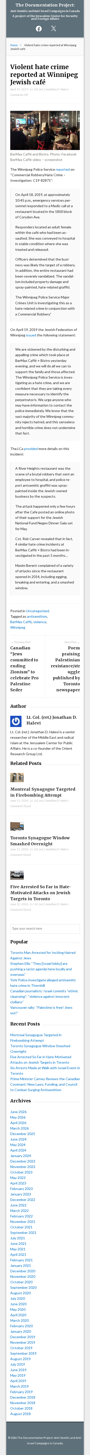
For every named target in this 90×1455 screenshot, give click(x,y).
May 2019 (18, 1375)
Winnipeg (17, 627)
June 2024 (18, 1139)
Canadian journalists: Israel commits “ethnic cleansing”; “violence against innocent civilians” (44, 996)
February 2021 (21, 1260)
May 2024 (18, 1145)
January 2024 (20, 1156)
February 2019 (21, 1392)
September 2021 (23, 1232)
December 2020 (22, 1271)
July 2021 (17, 1238)
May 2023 (18, 1177)
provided (31, 448)
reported (63, 169)
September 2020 (23, 1287)
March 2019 (19, 1386)
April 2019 (18, 1381)
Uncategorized (37, 611)
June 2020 (18, 1304)
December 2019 (22, 1337)
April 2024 (18, 1150)
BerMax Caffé (21, 622)
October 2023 (21, 1172)
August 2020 (20, 1293)
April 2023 (18, 1183)
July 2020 (17, 1298)
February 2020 (21, 1326)
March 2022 (19, 1210)
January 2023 (20, 1194)
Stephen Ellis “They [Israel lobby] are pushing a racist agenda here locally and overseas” (41, 969)
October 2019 (21, 1348)
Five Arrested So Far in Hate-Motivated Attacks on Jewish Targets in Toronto (40, 892)
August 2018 (20, 1414)
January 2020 (20, 1331)
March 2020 (19, 1320)
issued (31, 335)
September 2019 (23, 1353)
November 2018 (22, 1403)
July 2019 (17, 1364)
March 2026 (19, 1128)
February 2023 (21, 1188)
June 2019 (18, 1370)
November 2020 (22, 1276)
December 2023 (22, 1161)
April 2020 (18, 1315)
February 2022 (21, 1216)
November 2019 (22, 1342)
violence (39, 622)
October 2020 (21, 1282)
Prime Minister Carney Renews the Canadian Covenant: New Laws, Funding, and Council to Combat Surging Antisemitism (45, 1084)
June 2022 (18, 1205)
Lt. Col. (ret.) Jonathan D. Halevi (49, 89)
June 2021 (18, 1243)
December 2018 (22, 1397)
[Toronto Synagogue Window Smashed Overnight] (17, 832)
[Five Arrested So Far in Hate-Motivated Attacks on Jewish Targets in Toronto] (17, 881)
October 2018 (21, 1408)
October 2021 (21, 1227)
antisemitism (37, 616)
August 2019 (20, 1359)
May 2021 (18, 1249)
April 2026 (18, 1123)
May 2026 (18, 1117)
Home (14, 45)
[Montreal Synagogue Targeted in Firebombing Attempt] (17, 783)
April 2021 (18, 1254)
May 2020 (18, 1309)
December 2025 (22, 1134)
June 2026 (18, 1112)
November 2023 (22, 1166)
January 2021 (20, 1265)
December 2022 (22, 1199)
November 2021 (22, 1221)
